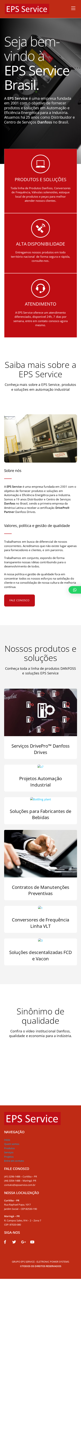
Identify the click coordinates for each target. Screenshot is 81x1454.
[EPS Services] (27, 12)
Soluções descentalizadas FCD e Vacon (40, 955)
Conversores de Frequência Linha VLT (40, 923)
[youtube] (32, 1241)
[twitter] (14, 1241)
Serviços (9, 1152)
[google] (23, 1241)
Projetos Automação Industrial (40, 781)
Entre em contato (14, 1160)
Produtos (9, 1148)
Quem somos (11, 1144)
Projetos (9, 1156)
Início (7, 1139)
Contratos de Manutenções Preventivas (40, 890)
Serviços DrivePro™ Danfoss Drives (40, 749)
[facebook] (5, 1241)
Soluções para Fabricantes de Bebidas (40, 814)
